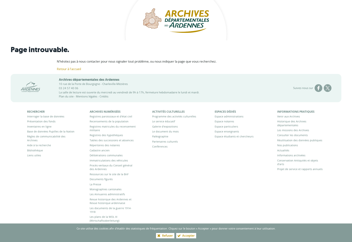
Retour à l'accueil (69, 69)
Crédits (104, 96)
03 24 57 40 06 (68, 88)
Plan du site (66, 96)
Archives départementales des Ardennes (89, 79)
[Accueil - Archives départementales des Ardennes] (176, 20)
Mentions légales (86, 96)
